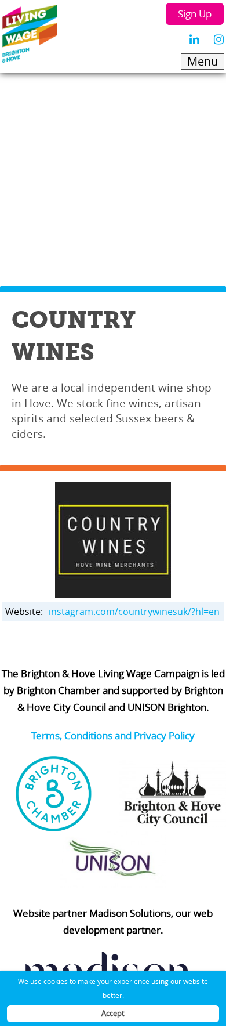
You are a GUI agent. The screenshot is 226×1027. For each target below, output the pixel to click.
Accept (113, 1013)
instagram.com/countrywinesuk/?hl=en (134, 611)
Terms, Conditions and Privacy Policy (113, 735)
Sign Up (195, 13)
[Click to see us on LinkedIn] (194, 39)
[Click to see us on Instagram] (219, 39)
